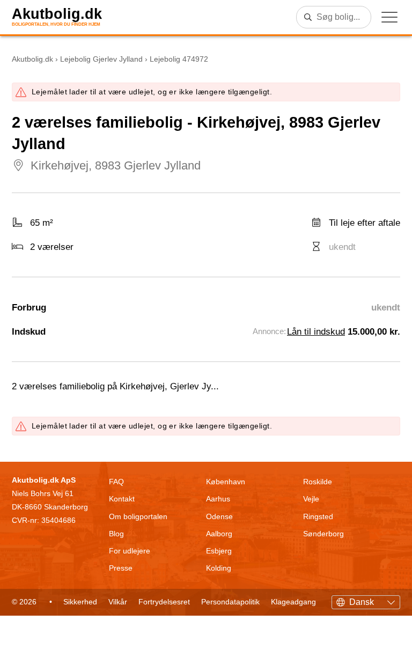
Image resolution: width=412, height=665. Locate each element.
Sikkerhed (80, 601)
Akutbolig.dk (57, 14)
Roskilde (317, 481)
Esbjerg (219, 550)
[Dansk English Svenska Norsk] (366, 600)
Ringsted (318, 516)
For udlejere (129, 550)
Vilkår (117, 601)
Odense (219, 516)
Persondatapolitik (230, 601)
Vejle (311, 498)
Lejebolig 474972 (179, 59)
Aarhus (218, 498)
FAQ (116, 481)
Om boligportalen (138, 516)
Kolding (218, 568)
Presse (121, 568)
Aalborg (219, 533)
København (225, 481)
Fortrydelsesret (164, 601)
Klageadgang (293, 601)
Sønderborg (323, 533)
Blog (116, 533)
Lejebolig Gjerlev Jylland (101, 59)
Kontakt (122, 498)
